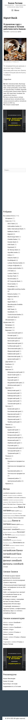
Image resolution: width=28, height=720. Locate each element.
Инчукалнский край (14, 438)
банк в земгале (14, 507)
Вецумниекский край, (15, 383)
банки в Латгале (11, 515)
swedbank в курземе (12, 495)
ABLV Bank (11, 223)
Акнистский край (13, 375)
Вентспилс (8, 327)
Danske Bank (12, 242)
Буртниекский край (14, 338)
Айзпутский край (13, 390)
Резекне (8, 456)
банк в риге (15, 511)
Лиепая (7, 424)
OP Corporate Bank (9, 89)
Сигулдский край (13, 451)
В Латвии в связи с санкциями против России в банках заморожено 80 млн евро (13, 601)
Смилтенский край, (14, 356)
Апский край (12, 335)
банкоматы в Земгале (8, 542)
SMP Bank (11, 309)
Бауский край (12, 380)
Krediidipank (12, 260)
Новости (14, 95)
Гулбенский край (13, 346)
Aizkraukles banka (13, 226)
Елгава (7, 367)
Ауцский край (12, 377)
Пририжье (8, 427)
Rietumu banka (17, 91)
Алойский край (13, 432)
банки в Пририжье (8, 518)
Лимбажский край (14, 443)
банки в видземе (18, 518)
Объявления (9, 320)
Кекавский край (13, 440)
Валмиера (8, 325)
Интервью (8, 218)
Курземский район (14, 471)
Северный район (13, 478)
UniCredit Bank (12, 317)
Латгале (8, 406)
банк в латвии (9, 97)
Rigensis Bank (12, 296)
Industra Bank (12, 258)
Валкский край (13, 341)
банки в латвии (18, 97)
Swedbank (19, 93)
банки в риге (15, 524)
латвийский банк (19, 99)
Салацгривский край (15, 448)
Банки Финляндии (9, 678)
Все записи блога (9, 216)
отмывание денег (14, 557)
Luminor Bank (22, 87)
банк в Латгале (19, 502)
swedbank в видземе (9, 493)
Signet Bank (12, 93)
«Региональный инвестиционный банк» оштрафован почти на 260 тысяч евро (14, 587)
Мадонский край (13, 351)
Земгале (8, 369)
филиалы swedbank (13, 564)
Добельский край (14, 385)
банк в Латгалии (8, 504)
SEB (8, 93)
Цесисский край (13, 359)
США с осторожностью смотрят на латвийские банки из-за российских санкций (14, 594)
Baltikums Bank (12, 231)
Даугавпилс (9, 362)
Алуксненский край (14, 333)
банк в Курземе (12, 502)
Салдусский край (13, 401)
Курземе (8, 388)
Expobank (18, 86)
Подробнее (7, 79)
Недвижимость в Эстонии (12, 686)
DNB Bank (11, 244)
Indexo (10, 255)
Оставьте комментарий (12, 104)
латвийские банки (9, 99)
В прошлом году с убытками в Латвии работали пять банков (15, 26)
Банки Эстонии (8, 681)
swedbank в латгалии (13, 497)
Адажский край (13, 430)
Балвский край (13, 409)
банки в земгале (7, 521)
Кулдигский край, (13, 398)
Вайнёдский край (13, 396)
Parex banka (12, 284)
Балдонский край (13, 435)
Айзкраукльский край (15, 372)
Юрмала (8, 483)
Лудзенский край (13, 419)
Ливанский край (13, 417)
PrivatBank (17, 89)
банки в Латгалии (20, 515)
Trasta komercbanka (14, 314)
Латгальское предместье (16, 473)
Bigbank (10, 234)
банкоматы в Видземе (16, 540)
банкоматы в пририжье (15, 545)
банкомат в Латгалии (15, 534)
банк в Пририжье (17, 504)
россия (20, 557)
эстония (5, 567)
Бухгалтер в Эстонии (10, 684)
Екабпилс (8, 364)
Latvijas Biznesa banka (15, 263)
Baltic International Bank (11, 84)
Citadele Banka (11, 86)
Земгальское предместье (16, 466)
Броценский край (13, 393)
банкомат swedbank (11, 529)
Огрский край (12, 445)
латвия (5, 101)
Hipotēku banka (13, 252)
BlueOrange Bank (13, 237)
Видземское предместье (16, 461)
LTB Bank (11, 271)
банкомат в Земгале (12, 532)
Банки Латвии (15, 3)
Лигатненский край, (14, 348)
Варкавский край (13, 414)
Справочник (7, 322)
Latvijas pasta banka (12, 87)
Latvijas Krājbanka (14, 265)
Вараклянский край (14, 343)
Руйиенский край (13, 354)
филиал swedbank (12, 560)
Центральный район (14, 481)
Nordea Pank (12, 276)
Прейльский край (13, 422)
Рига (6, 458)
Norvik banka (12, 279)
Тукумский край (13, 453)
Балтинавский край (14, 411)
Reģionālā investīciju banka (16, 289)
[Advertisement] (14, 149)
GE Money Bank (13, 250)
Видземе (8, 330)
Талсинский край (13, 403)
